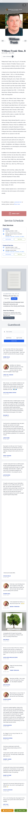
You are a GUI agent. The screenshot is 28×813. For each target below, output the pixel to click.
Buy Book (14, 298)
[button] (14, 621)
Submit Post (14, 340)
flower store (17, 204)
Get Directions (8, 239)
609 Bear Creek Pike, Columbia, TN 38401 (15, 236)
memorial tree (18, 202)
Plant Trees (20, 239)
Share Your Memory (8, 317)
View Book (6, 298)
